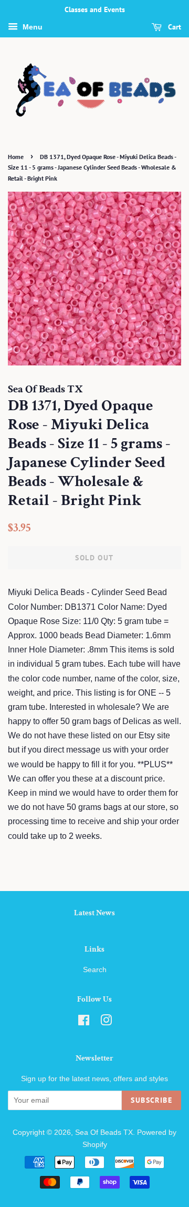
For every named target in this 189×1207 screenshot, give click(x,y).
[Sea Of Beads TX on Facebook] (84, 1022)
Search (95, 970)
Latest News (94, 913)
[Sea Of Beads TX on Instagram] (106, 1022)
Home (16, 157)
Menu (31, 27)
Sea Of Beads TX (104, 1132)
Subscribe (151, 1100)
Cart (173, 27)
